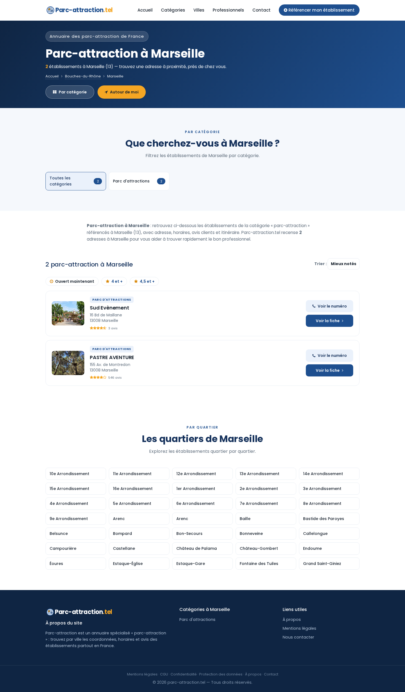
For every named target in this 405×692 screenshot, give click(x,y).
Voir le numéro (332, 306)
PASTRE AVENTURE (112, 357)
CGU (164, 674)
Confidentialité (184, 674)
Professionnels (228, 10)
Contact (261, 10)
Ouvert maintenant (74, 281)
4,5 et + (147, 281)
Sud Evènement (109, 307)
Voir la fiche (328, 321)
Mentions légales (299, 628)
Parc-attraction (84, 10)
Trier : (321, 263)
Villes (198, 10)
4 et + (117, 281)
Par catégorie (73, 92)
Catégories (173, 10)
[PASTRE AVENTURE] (68, 363)
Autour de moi (124, 92)
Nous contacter (298, 637)
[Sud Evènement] (68, 313)
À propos (292, 619)
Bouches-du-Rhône (83, 76)
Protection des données (220, 674)
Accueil (145, 10)
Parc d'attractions (197, 619)
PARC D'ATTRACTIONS (111, 299)
